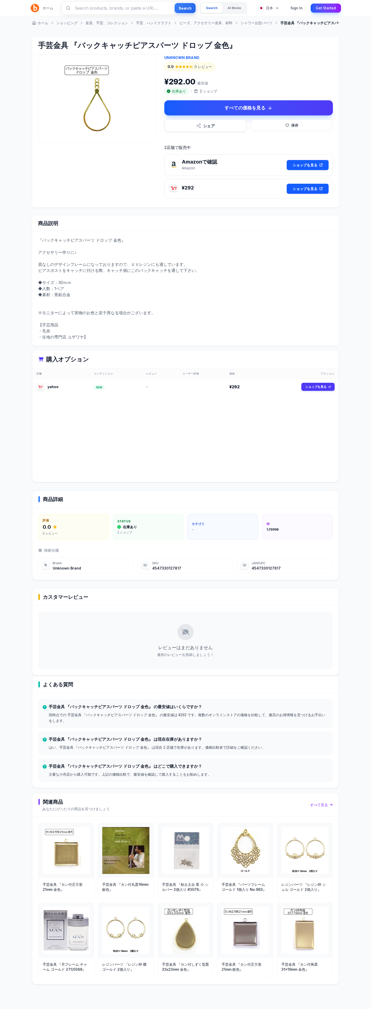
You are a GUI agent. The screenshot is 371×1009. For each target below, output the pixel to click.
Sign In (296, 8)
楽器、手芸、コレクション (107, 23)
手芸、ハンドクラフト (153, 23)
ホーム (48, 8)
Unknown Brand (182, 57)
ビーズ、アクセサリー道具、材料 (205, 23)
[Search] (68, 8)
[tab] (212, 8)
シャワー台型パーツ (256, 23)
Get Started (326, 8)
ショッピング (66, 23)
